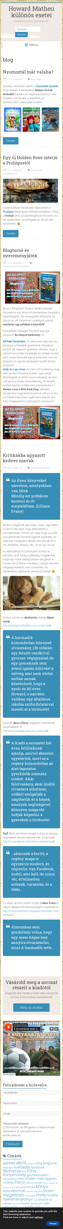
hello (21, 1178)
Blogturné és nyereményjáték (20, 252)
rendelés (25, 1203)
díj (15, 1167)
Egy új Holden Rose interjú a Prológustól (30, 160)
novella (52, 1195)
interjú (38, 79)
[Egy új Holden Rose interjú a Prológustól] (30, 180)
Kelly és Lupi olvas (14, 369)
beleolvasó (31, 1164)
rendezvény (36, 1203)
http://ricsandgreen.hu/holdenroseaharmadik (29, 841)
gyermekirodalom (38, 1175)
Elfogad (53, 1223)
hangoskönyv (10, 1178)
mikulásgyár (30, 1196)
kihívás (52, 1183)
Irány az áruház (31, 1008)
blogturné (11, 266)
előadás (23, 1167)
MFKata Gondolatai (14, 341)
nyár (35, 1200)
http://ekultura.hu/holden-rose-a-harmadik (27, 625)
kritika (19, 266)
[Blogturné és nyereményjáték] (32, 273)
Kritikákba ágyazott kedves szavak (24, 457)
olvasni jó (45, 1199)
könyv (42, 1186)
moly (15, 174)
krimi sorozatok (18, 1187)
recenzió (25, 266)
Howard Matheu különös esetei (31, 11)
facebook (38, 1167)
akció (21, 1162)
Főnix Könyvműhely (19, 1173)
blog (33, 79)
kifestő (45, 1183)
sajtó (48, 468)
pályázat (7, 1203)
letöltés (48, 1191)
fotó (24, 1171)
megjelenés (13, 1194)
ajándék (9, 1163)
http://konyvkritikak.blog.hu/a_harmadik (26, 731)
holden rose (34, 1178)
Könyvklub (38, 1191)
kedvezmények (34, 1182)
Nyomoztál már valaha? (28, 72)
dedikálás (8, 1167)
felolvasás (12, 1170)
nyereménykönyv (18, 1199)
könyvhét (29, 1191)
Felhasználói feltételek (16, 1123)
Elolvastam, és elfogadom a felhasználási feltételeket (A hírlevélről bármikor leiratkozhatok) (29, 1131)
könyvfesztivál (14, 1191)
